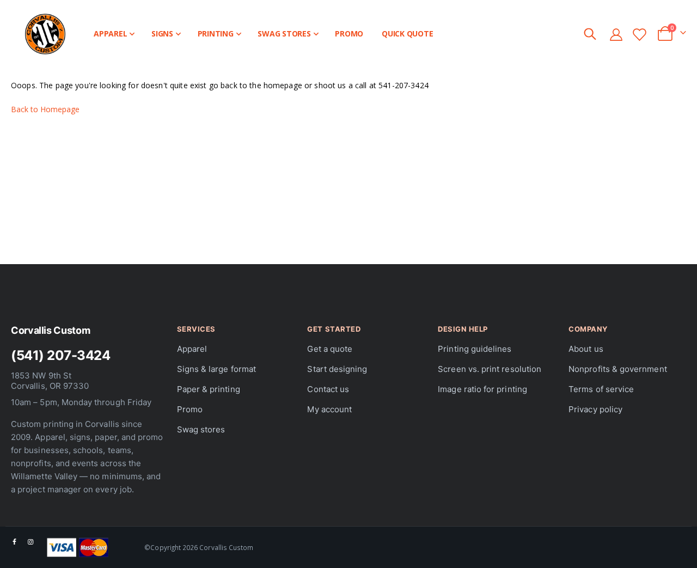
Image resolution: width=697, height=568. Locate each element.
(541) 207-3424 (60, 355)
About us (585, 349)
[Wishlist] (639, 34)
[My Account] (616, 34)
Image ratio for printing (482, 389)
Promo (190, 409)
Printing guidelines (474, 349)
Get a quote (329, 349)
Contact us (328, 389)
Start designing (337, 369)
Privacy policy (595, 409)
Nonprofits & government (617, 369)
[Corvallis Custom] (39, 34)
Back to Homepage (45, 109)
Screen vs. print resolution (489, 369)
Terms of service (601, 389)
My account (329, 409)
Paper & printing (208, 389)
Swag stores (201, 429)
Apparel (192, 349)
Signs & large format (216, 369)
